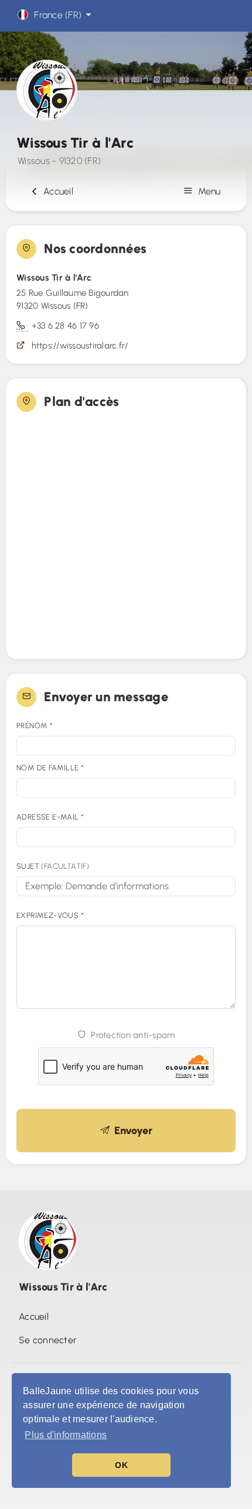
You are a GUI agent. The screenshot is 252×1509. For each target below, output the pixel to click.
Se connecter (48, 1340)
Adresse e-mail (50, 816)
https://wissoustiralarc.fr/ (80, 345)
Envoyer (131, 1130)
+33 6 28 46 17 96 (65, 325)
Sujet (52, 866)
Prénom (34, 725)
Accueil (56, 191)
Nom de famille (50, 767)
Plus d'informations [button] (66, 1435)
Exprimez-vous (50, 915)
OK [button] (121, 1465)
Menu (208, 191)
